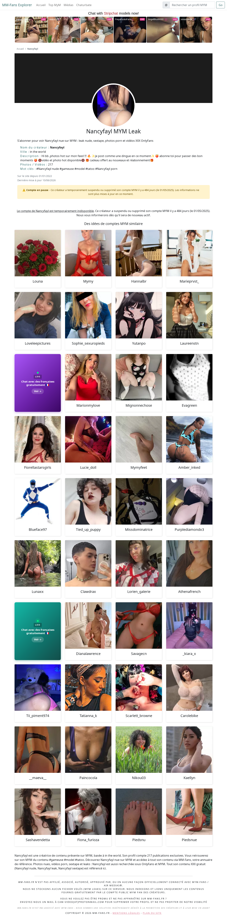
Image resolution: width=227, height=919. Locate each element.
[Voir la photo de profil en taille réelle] (113, 115)
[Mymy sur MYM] (88, 253)
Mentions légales (126, 913)
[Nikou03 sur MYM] (139, 749)
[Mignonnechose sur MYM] (139, 377)
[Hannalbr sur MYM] (139, 253)
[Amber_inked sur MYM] (189, 439)
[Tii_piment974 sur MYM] (38, 687)
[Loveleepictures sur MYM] (38, 315)
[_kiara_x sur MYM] (189, 625)
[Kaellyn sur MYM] (189, 749)
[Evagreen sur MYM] (189, 377)
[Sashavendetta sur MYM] (38, 811)
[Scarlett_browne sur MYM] (139, 687)
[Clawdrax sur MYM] (88, 563)
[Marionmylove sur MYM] (88, 377)
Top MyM (54, 5)
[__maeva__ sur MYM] (38, 749)
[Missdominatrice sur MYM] (139, 501)
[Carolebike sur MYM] (189, 687)
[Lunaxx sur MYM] (38, 563)
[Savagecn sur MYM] (139, 625)
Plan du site (152, 913)
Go (221, 5)
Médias (68, 5)
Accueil (41, 5)
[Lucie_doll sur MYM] (88, 439)
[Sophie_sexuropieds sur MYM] (88, 315)
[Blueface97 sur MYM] (38, 501)
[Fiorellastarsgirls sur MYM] (38, 439)
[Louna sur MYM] (38, 253)
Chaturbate (84, 5)
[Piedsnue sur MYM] (189, 811)
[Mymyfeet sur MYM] (139, 439)
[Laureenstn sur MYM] (189, 315)
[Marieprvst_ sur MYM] (189, 253)
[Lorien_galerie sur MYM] (139, 563)
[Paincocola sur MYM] (88, 749)
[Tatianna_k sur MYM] (88, 687)
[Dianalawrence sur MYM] (88, 625)
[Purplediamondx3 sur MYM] (189, 501)
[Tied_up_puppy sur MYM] (88, 501)
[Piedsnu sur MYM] (139, 811)
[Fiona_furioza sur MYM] (88, 811)
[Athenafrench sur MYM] (189, 563)
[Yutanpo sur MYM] (139, 315)
